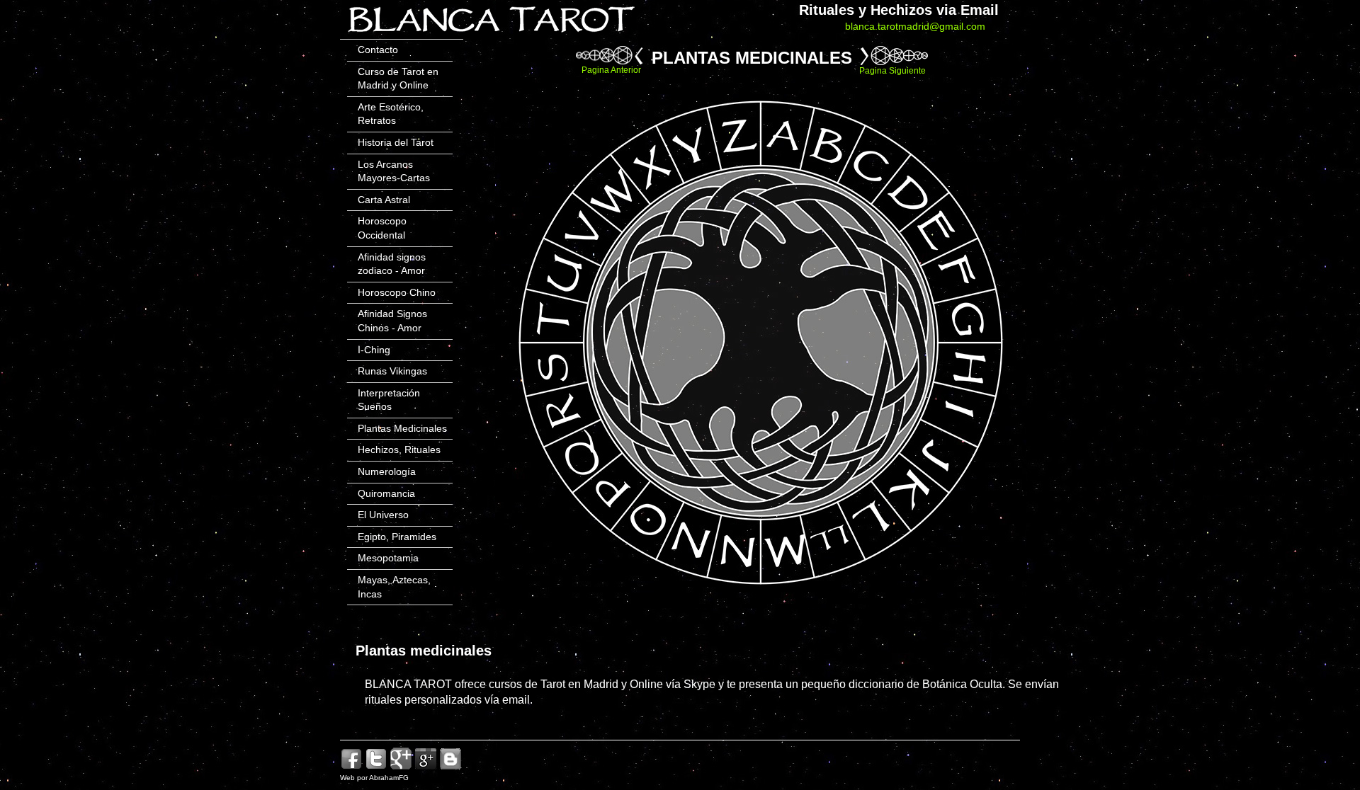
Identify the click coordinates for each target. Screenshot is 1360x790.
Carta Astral (384, 199)
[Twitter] (376, 768)
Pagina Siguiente (892, 71)
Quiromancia (386, 493)
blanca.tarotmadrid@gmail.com (915, 26)
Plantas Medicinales (402, 428)
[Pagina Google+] (401, 768)
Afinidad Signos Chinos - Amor (392, 320)
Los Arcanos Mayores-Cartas (394, 171)
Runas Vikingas (392, 371)
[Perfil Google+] (425, 768)
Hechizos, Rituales (399, 449)
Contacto (378, 49)
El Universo (383, 514)
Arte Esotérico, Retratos (391, 114)
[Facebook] (351, 768)
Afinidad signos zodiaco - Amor (392, 264)
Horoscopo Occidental (382, 228)
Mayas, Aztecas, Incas (394, 587)
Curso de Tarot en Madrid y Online (398, 78)
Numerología (387, 471)
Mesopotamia (388, 557)
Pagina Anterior (611, 70)
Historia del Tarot (396, 142)
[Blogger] (450, 768)
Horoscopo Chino (397, 292)
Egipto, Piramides (397, 536)
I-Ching (374, 349)
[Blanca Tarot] (490, 35)
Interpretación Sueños (389, 400)
